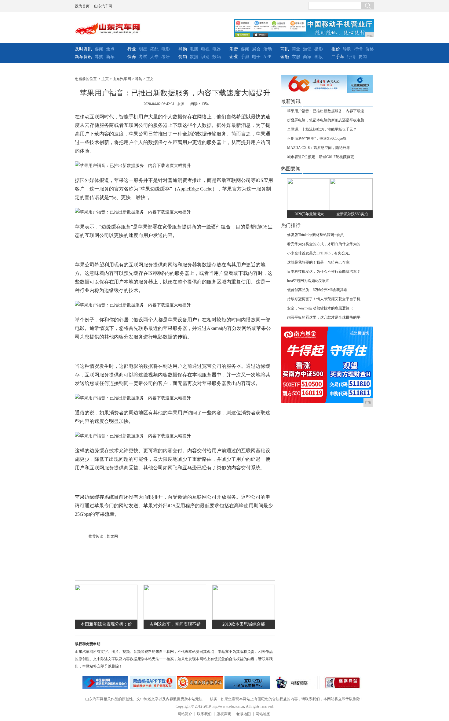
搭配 (154, 49)
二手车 (337, 56)
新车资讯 (83, 56)
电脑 (194, 49)
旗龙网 (112, 536)
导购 (99, 56)
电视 (205, 49)
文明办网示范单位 (200, 682)
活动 (267, 49)
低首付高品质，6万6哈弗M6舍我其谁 (317, 290)
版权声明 (224, 714)
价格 (369, 49)
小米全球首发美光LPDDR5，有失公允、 (319, 253)
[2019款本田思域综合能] (243, 618)
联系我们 (204, 714)
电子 (256, 56)
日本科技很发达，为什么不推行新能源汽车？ (323, 271)
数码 (216, 56)
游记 (307, 49)
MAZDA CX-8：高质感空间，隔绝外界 (318, 148)
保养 (131, 56)
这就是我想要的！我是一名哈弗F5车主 (318, 262)
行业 (131, 49)
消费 (233, 49)
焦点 (110, 49)
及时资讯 (83, 49)
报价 (335, 49)
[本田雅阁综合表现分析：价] (106, 618)
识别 (205, 56)
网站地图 (263, 714)
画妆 (318, 56)
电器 (216, 49)
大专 (154, 56)
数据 (194, 56)
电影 (165, 49)
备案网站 (342, 682)
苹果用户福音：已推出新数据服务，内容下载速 (325, 111)
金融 (284, 56)
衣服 (296, 56)
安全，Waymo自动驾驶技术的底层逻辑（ (320, 308)
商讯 (284, 49)
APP (267, 56)
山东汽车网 (103, 6)
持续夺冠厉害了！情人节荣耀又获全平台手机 (323, 299)
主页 (105, 79)
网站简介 (184, 714)
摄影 (318, 49)
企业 (233, 56)
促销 (182, 56)
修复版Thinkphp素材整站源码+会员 (315, 235)
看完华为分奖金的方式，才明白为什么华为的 (323, 244)
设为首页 (82, 6)
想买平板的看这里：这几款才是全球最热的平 (323, 317)
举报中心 (247, 682)
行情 (358, 49)
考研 (165, 56)
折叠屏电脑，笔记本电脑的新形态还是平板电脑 (325, 120)
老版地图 (243, 714)
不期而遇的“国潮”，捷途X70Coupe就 (316, 138)
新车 (110, 56)
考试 (143, 56)
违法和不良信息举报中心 (105, 682)
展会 (256, 49)
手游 (245, 56)
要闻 (99, 49)
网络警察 (295, 682)
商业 (296, 49)
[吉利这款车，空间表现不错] (175, 618)
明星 (143, 49)
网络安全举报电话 (153, 682)
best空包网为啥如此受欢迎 (308, 281)
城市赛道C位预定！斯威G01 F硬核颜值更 (320, 157)
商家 (307, 56)
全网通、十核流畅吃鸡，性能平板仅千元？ (322, 129)
